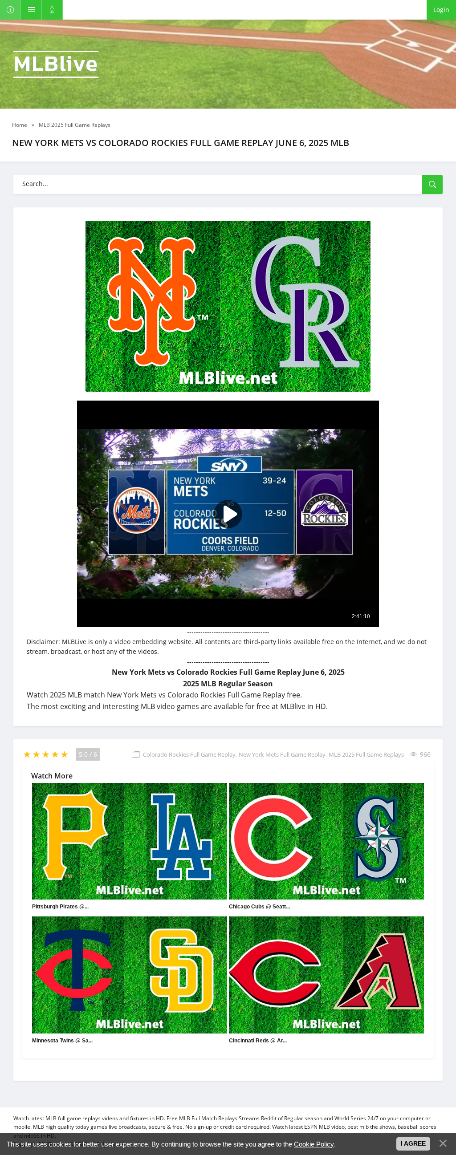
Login (441, 9)
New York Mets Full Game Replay (282, 754)
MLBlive (55, 64)
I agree (413, 1143)
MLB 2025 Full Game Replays (366, 754)
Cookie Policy (314, 1144)
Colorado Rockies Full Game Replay (189, 754)
